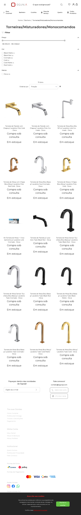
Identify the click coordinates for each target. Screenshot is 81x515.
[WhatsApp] (18, 486)
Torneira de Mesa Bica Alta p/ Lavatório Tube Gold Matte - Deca (40, 352)
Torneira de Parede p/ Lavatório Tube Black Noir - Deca (40, 239)
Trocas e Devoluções (15, 419)
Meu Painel (11, 433)
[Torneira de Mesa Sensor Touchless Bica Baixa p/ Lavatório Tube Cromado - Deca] (14, 277)
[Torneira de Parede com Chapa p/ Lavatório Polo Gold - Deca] (14, 109)
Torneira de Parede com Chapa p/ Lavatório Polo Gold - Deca (14, 128)
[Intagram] (8, 486)
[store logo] (19, 5)
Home (20, 20)
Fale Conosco (12, 456)
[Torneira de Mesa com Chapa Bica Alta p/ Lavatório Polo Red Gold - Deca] (14, 165)
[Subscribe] (37, 389)
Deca (7, 74)
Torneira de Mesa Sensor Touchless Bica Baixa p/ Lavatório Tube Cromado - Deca (14, 296)
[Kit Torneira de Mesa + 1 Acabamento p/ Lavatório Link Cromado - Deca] (14, 221)
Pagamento (11, 421)
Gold (6, 60)
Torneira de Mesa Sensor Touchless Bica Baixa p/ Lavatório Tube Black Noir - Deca (67, 240)
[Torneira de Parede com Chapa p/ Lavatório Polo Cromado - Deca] (40, 109)
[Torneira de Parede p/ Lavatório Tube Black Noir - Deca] (40, 221)
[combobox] (48, 4)
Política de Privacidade (40, 510)
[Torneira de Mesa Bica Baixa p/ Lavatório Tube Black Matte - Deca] (67, 277)
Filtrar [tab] (7, 33)
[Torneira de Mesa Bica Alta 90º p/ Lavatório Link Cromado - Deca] (67, 109)
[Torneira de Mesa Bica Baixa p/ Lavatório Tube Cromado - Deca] (14, 332)
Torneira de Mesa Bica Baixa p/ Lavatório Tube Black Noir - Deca (40, 296)
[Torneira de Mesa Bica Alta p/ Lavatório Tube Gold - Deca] (67, 332)
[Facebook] (13, 486)
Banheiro (27, 20)
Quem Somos (12, 450)
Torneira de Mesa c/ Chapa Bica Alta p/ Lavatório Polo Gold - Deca (67, 184)
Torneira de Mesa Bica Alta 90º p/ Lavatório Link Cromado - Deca (67, 128)
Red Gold (8, 65)
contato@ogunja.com (59, 385)
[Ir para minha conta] (73, 5)
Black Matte (9, 53)
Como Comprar (12, 413)
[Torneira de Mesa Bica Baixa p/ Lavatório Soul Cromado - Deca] (40, 165)
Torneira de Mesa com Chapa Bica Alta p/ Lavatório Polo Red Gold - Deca (14, 184)
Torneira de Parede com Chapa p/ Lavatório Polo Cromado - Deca (40, 128)
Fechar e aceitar (63, 504)
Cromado (8, 58)
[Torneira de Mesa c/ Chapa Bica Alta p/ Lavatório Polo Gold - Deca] (67, 165)
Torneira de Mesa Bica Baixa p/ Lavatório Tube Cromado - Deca (14, 352)
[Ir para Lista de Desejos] (69, 5)
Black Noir (8, 55)
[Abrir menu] (5, 4)
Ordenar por (24, 87)
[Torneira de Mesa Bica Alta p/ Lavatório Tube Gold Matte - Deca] (40, 332)
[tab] (40, 37)
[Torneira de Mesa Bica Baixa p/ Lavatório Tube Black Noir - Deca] (40, 277)
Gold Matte (9, 63)
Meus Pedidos (12, 438)
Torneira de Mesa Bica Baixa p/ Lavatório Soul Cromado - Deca (40, 184)
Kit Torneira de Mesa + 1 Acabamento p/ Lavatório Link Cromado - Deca (14, 240)
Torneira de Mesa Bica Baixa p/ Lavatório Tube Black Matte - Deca (67, 296)
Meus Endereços (13, 436)
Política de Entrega (14, 416)
